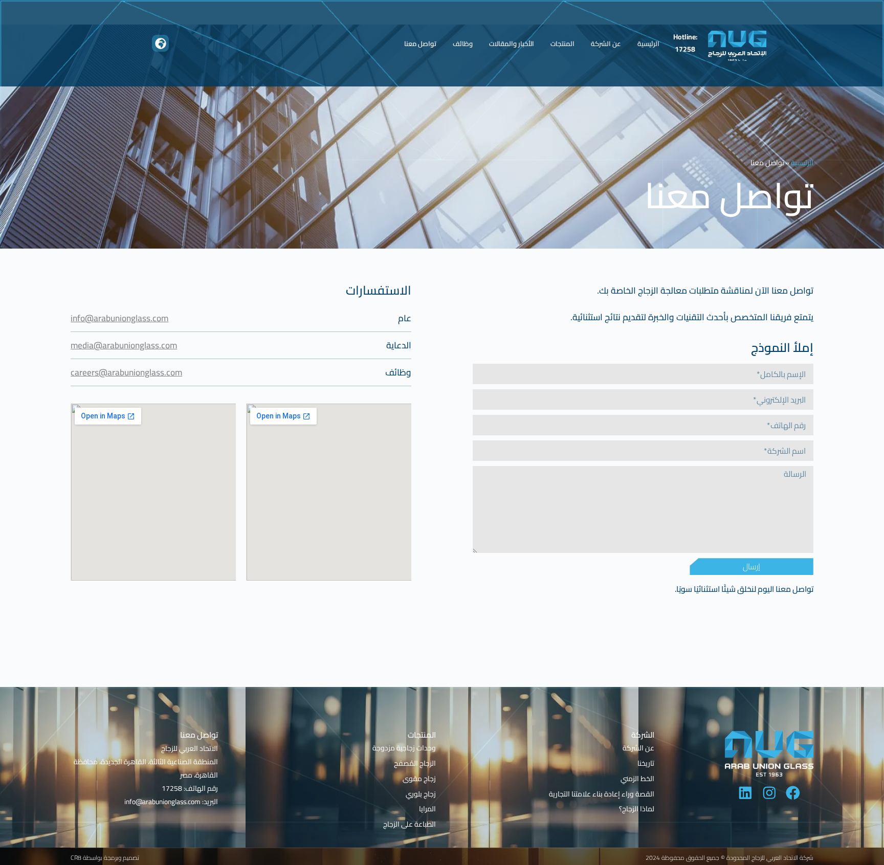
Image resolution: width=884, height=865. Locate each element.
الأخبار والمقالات (511, 43)
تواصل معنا (420, 43)
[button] (160, 43)
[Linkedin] (745, 793)
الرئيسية (648, 43)
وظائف (463, 43)
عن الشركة (606, 43)
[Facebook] (793, 793)
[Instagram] (769, 793)
